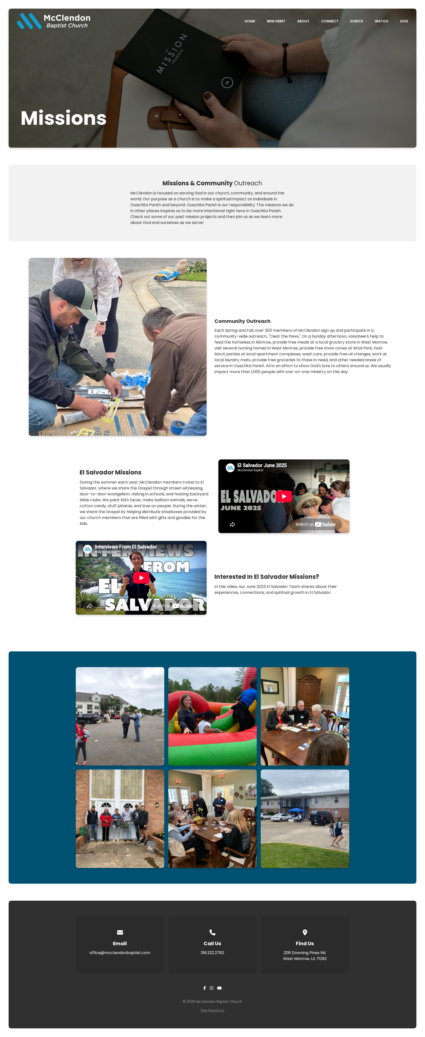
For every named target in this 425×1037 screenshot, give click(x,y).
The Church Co (212, 1010)
